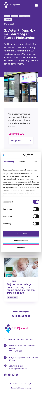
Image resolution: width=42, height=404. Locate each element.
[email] (16, 316)
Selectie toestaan (21, 241)
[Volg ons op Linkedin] (13, 375)
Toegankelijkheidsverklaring (21, 388)
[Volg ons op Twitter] (17, 375)
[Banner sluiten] (38, 155)
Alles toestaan (21, 234)
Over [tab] (35, 161)
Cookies (15, 384)
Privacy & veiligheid (26, 384)
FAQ (10, 384)
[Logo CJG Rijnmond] (17, 333)
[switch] (36, 209)
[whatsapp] (19, 316)
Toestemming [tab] (8, 161)
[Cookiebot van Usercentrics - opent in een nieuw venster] (24, 155)
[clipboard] (13, 316)
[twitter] (29, 316)
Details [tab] (22, 161)
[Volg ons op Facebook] (5, 375)
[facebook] (22, 316)
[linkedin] (26, 316)
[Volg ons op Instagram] (9, 375)
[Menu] (36, 5)
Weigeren (21, 247)
